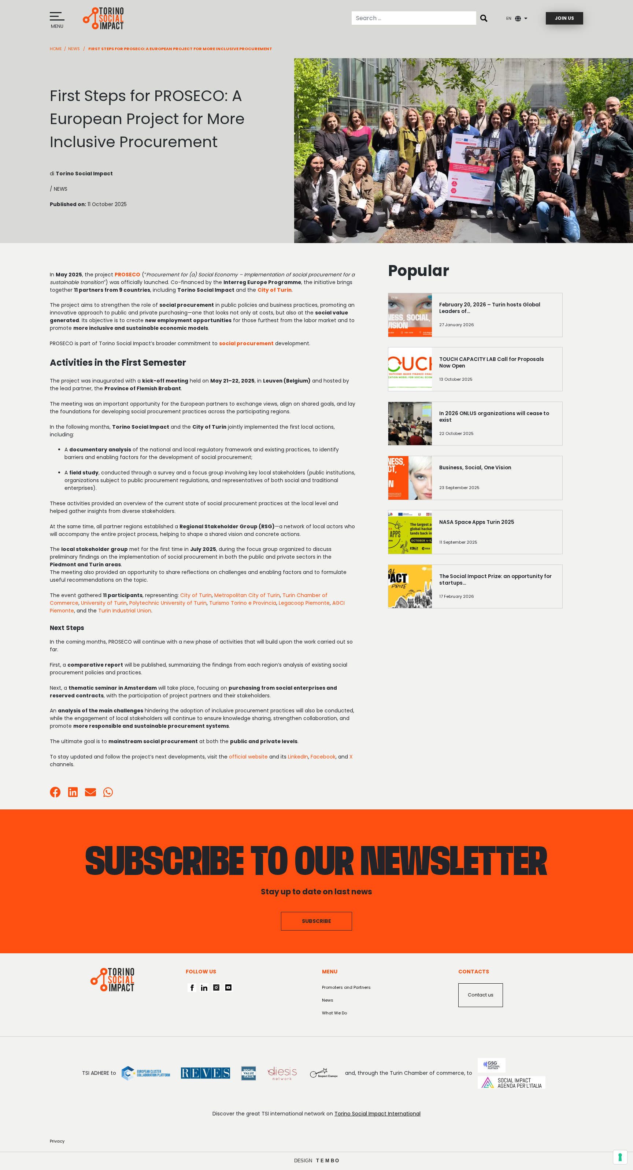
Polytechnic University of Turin (168, 603)
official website (248, 756)
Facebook (323, 756)
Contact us (480, 995)
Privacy (57, 1141)
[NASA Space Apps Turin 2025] (497, 535)
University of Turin (104, 603)
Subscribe (316, 921)
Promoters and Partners (346, 987)
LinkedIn (298, 756)
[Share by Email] (90, 794)
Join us (564, 18)
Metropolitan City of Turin (247, 595)
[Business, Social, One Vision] (497, 480)
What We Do (334, 1013)
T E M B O (327, 1160)
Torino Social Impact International (377, 1113)
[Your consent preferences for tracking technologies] (620, 1157)
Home (56, 49)
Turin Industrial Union (124, 610)
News (74, 49)
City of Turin (196, 595)
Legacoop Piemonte (304, 603)
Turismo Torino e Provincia (242, 603)
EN (508, 18)
